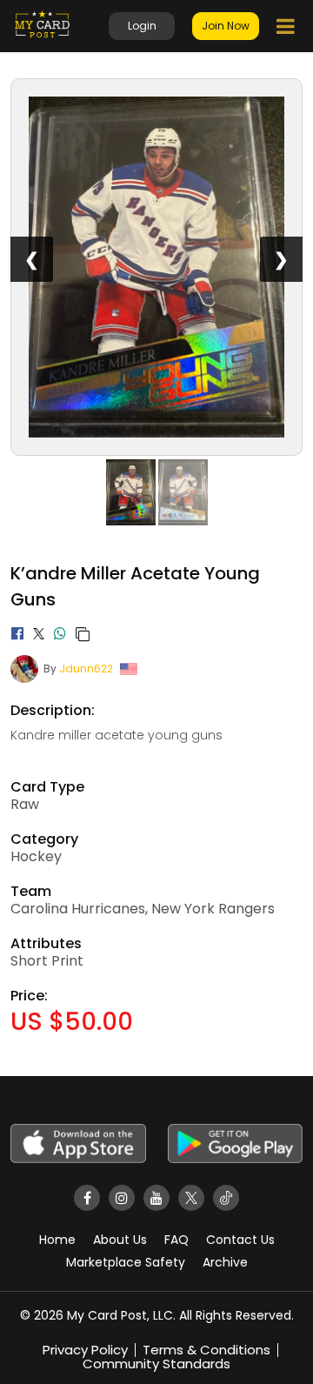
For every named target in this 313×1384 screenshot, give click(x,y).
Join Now (226, 25)
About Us (120, 1239)
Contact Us (240, 1239)
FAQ (176, 1239)
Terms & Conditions (206, 1350)
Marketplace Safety (125, 1262)
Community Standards (156, 1363)
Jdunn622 (86, 668)
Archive (225, 1262)
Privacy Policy (85, 1350)
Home (57, 1239)
